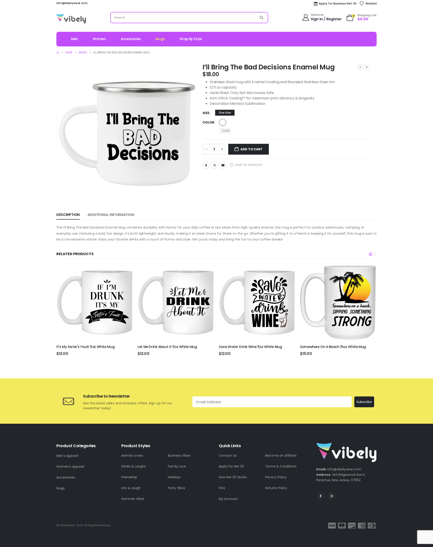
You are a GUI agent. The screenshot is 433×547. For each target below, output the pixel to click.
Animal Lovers (132, 455)
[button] (371, 254)
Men (74, 39)
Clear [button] (225, 131)
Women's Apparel (70, 466)
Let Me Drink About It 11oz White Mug (167, 346)
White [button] (222, 122)
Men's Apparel (67, 455)
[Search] (262, 17)
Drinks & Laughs (133, 466)
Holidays (174, 477)
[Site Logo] (71, 19)
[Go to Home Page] (57, 52)
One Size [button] (225, 112)
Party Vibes (176, 488)
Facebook (206, 165)
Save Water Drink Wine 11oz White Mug (250, 346)
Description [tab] (68, 214)
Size (206, 113)
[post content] (94, 302)
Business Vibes (179, 455)
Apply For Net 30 (231, 466)
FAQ (222, 488)
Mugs (160, 39)
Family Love (177, 466)
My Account (228, 499)
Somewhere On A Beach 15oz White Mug (333, 346)
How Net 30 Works (233, 477)
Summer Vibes (132, 499)
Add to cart (251, 149)
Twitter (214, 165)
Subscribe (364, 402)
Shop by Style (191, 39)
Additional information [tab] (111, 214)
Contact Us (228, 455)
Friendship (129, 477)
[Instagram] (331, 496)
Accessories (131, 39)
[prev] (360, 67)
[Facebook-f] (320, 496)
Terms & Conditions (281, 466)
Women (99, 39)
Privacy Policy (275, 477)
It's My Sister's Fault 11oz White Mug (85, 346)
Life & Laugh (130, 488)
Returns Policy (276, 488)
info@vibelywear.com (72, 3)
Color (208, 122)
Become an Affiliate (281, 455)
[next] (367, 67)
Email (223, 165)
